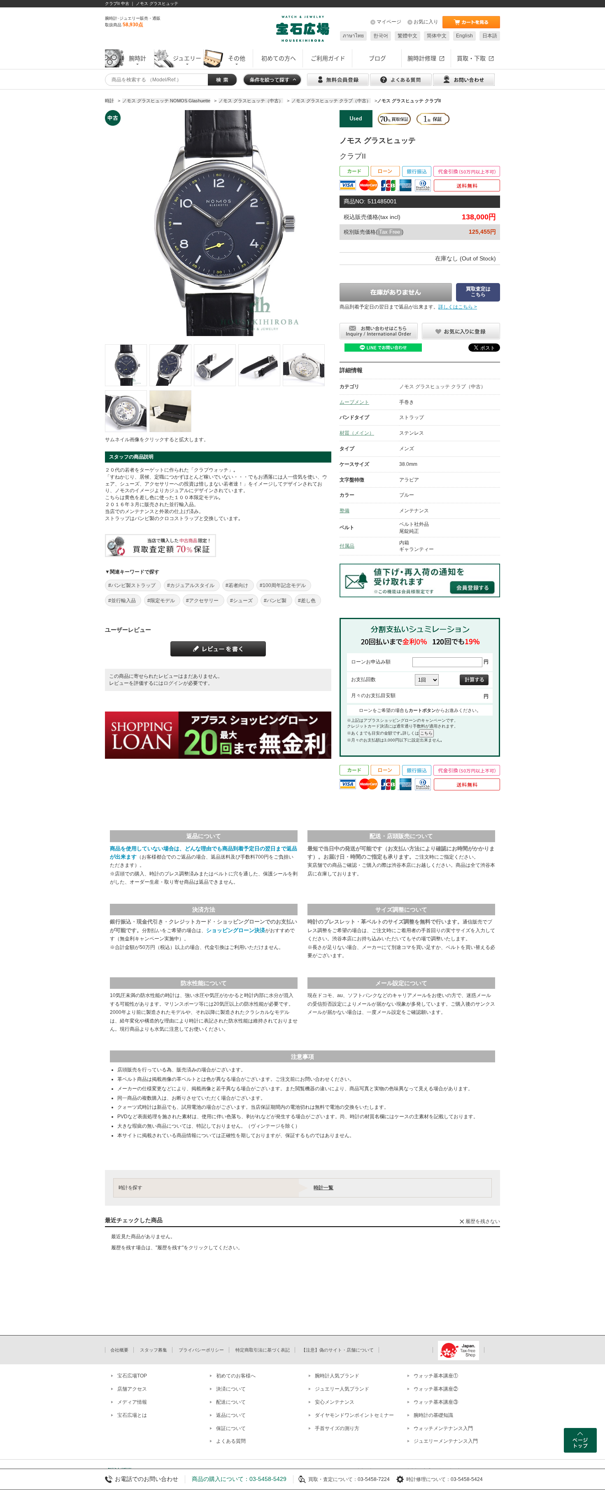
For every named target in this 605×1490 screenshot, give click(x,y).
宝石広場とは (132, 1415)
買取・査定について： (333, 1479)
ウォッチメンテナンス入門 (443, 1428)
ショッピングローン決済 (235, 930)
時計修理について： (428, 1479)
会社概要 (119, 1349)
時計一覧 (323, 1188)
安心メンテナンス (334, 1402)
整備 (344, 511)
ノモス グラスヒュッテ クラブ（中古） (442, 386)
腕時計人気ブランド (337, 1376)
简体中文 (437, 36)
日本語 (489, 36)
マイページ (389, 22)
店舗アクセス (132, 1389)
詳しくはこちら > (457, 307)
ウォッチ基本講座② (436, 1389)
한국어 (380, 36)
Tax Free (389, 232)
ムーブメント (354, 402)
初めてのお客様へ (236, 1376)
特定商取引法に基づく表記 (262, 1349)
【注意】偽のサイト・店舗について (337, 1349)
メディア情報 (132, 1402)
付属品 (347, 546)
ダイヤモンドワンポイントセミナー (354, 1415)
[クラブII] (126, 365)
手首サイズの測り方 (337, 1428)
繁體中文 (407, 36)
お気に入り (426, 22)
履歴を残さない (482, 1221)
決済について (231, 1389)
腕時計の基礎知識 (433, 1415)
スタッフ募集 (153, 1349)
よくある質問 (231, 1441)
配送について (231, 1402)
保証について (231, 1428)
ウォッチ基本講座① (436, 1376)
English (464, 36)
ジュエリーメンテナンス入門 (446, 1441)
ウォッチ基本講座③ (436, 1402)
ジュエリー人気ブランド (342, 1389)
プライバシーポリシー (201, 1349)
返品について (231, 1415)
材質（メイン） (357, 433)
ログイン (173, 683)
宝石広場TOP (132, 1376)
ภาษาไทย (353, 36)
